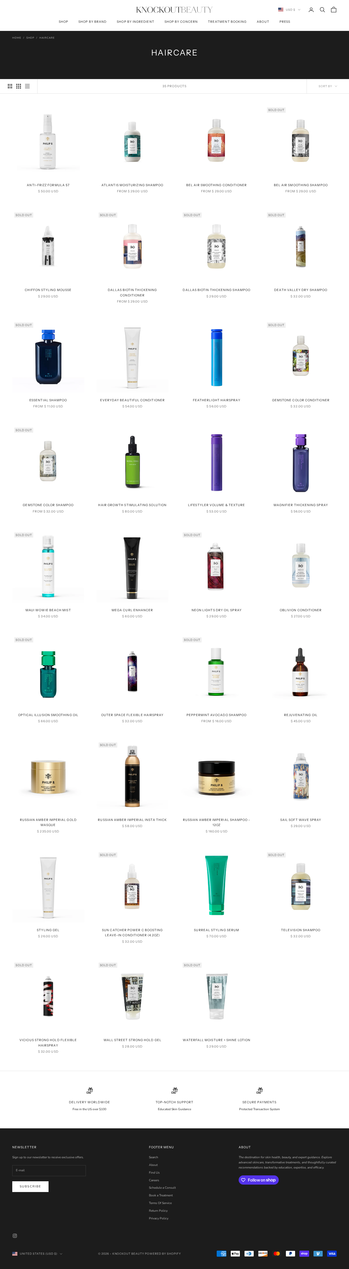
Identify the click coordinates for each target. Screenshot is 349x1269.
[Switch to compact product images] (27, 86)
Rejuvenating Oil (301, 715)
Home (16, 38)
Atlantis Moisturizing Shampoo (132, 185)
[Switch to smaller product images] (18, 86)
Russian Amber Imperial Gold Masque (48, 822)
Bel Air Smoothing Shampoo (301, 185)
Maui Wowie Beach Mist (48, 610)
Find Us (154, 1173)
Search (153, 1157)
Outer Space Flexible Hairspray (132, 715)
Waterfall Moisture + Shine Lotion (216, 1040)
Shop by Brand (92, 22)
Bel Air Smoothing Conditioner (216, 185)
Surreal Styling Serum (216, 930)
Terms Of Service (160, 1203)
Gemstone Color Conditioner (301, 400)
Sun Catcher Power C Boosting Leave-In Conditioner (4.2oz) (132, 932)
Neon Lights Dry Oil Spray (217, 610)
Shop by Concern (181, 22)
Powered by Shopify (163, 1253)
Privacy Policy (158, 1218)
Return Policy (158, 1211)
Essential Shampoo (48, 400)
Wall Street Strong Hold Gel (132, 1040)
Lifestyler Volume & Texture (216, 505)
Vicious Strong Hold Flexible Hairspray (48, 1042)
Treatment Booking (227, 22)
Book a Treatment (161, 1195)
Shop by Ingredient (135, 22)
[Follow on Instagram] (14, 1235)
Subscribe (30, 1186)
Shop (63, 22)
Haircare (46, 38)
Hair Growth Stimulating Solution (132, 505)
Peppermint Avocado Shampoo (217, 715)
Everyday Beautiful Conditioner (132, 400)
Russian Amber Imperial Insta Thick (132, 820)
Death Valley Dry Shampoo (300, 290)
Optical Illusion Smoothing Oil (48, 715)
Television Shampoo (300, 930)
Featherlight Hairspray (216, 400)
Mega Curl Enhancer (132, 610)
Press (285, 22)
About (263, 22)
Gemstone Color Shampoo (48, 505)
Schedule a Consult (162, 1188)
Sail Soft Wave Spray (300, 820)
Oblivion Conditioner (301, 610)
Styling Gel (48, 930)
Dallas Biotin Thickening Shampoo (216, 290)
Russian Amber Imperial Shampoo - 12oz (216, 822)
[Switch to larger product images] (10, 86)
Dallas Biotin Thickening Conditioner (132, 292)
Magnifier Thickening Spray (301, 505)
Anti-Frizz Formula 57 (48, 185)
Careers (154, 1180)
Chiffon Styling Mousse (48, 290)
